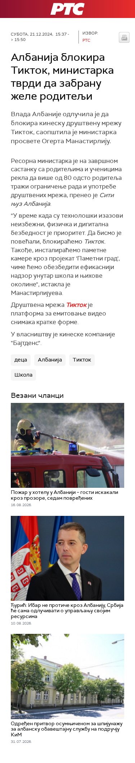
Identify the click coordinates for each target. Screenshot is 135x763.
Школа (23, 374)
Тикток (82, 359)
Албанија (50, 359)
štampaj (124, 37)
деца (20, 359)
